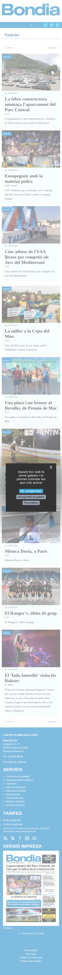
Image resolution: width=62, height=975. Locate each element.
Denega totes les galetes (31, 497)
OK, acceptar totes (31, 491)
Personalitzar (31, 502)
